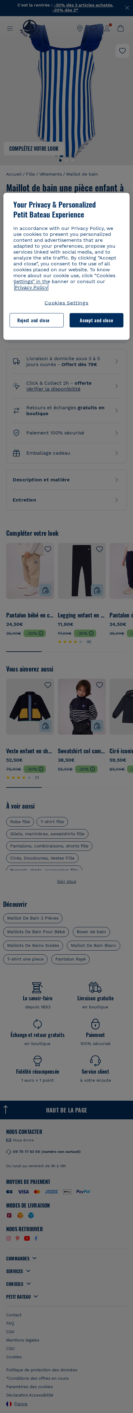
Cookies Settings (66, 303)
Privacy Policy (31, 287)
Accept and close (96, 320)
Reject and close (33, 320)
